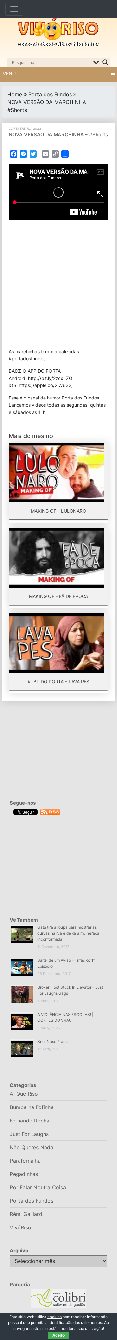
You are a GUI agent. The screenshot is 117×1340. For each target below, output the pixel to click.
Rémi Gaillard (26, 1214)
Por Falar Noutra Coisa (38, 1187)
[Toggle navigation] (14, 9)
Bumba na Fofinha (32, 1107)
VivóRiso (20, 1227)
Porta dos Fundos (50, 94)
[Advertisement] (58, 284)
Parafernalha (25, 1160)
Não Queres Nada (31, 1147)
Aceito (58, 1335)
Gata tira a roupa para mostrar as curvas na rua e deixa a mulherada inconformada (68, 933)
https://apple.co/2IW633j (45, 385)
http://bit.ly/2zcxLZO (50, 378)
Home (14, 94)
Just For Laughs (29, 1134)
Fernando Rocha (29, 1120)
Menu (9, 73)
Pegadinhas (24, 1174)
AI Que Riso (24, 1094)
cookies (54, 1316)
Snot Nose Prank (52, 1041)
